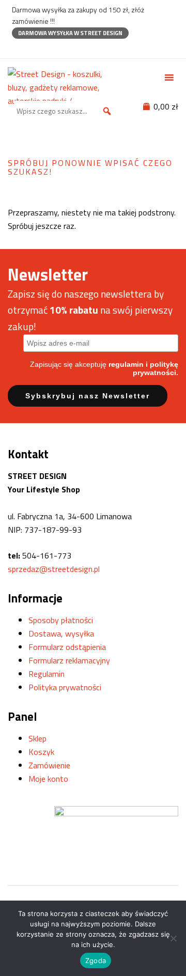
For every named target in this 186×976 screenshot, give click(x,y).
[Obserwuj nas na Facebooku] (17, 48)
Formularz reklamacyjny (69, 660)
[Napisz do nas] (53, 48)
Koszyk (41, 752)
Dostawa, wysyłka (61, 633)
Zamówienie (49, 765)
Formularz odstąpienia (67, 647)
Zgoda (95, 960)
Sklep (37, 738)
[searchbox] (65, 111)
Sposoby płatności (60, 620)
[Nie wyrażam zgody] (173, 938)
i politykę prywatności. (155, 368)
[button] (107, 111)
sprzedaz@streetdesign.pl (54, 569)
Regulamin (46, 674)
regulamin (126, 364)
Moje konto (48, 778)
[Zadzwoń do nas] (35, 48)
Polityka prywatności (64, 687)
